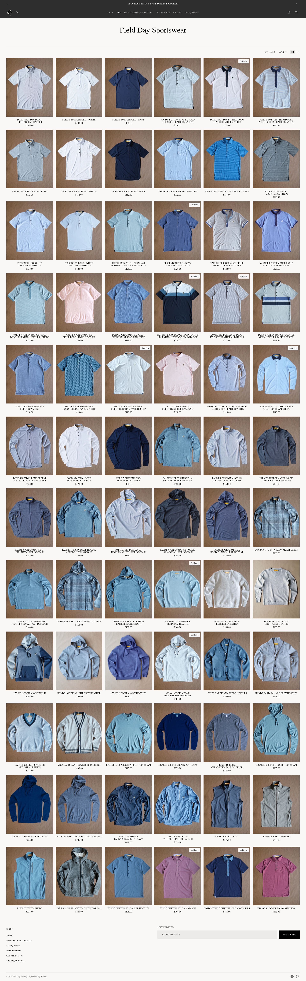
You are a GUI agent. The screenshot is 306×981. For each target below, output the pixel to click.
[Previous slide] (7, 3)
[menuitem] (110, 12)
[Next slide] (296, 3)
